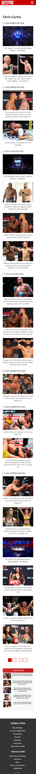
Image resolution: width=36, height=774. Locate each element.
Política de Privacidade (18, 746)
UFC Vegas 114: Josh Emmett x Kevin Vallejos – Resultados (18, 49)
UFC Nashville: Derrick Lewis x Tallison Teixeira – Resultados (18, 177)
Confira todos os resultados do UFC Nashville (18, 144)
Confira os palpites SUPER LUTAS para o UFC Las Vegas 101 (18, 619)
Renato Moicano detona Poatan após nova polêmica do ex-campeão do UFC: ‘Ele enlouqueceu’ (22, 682)
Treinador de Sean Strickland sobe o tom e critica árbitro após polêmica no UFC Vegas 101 (18, 398)
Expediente (17, 740)
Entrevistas (17, 759)
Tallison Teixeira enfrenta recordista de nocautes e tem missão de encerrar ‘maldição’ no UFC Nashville (18, 265)
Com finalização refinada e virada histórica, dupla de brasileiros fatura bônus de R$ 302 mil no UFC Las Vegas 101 (18, 463)
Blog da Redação (18, 728)
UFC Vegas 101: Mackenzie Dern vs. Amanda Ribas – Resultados (18, 560)
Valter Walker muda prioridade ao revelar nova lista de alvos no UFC (22, 702)
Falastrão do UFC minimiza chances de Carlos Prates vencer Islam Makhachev (22, 674)
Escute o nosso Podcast (17, 765)
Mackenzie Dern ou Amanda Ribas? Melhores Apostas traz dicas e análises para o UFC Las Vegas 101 (18, 531)
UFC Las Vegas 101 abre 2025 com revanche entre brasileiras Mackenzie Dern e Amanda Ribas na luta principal (18, 648)
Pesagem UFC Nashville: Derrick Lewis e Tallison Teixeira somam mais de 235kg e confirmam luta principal (18, 362)
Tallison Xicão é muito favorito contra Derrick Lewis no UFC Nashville (18, 236)
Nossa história (17, 734)
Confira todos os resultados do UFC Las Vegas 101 (18, 433)
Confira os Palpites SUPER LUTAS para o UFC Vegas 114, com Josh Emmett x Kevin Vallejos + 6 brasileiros (18, 78)
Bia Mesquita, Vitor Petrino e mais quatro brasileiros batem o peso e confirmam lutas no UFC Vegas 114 (18, 114)
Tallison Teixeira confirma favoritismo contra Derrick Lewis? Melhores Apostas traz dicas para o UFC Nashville (18, 301)
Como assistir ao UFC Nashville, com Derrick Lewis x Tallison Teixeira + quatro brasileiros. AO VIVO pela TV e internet (18, 332)
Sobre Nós (17, 737)
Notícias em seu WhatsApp (17, 756)
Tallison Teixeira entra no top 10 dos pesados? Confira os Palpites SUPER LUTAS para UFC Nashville (18, 206)
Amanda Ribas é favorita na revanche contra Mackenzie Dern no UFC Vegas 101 (18, 590)
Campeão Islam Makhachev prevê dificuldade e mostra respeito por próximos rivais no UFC (22, 696)
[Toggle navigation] (32, 2)
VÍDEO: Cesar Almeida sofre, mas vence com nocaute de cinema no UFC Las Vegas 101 (18, 500)
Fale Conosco (17, 743)
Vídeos (17, 762)
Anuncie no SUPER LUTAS (17, 731)
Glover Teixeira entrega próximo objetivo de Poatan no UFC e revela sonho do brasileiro (22, 689)
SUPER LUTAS (17, 768)
